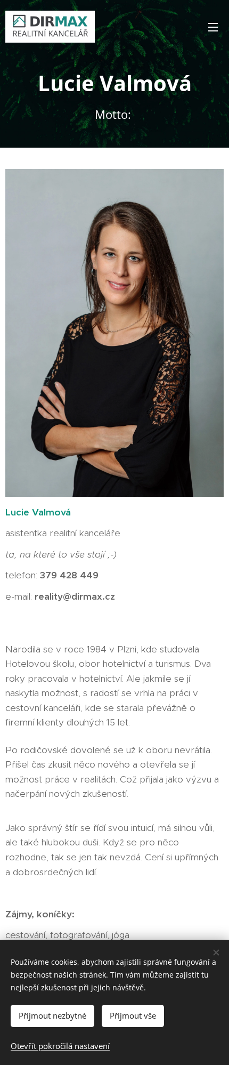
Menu (213, 26)
